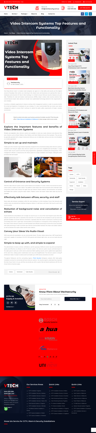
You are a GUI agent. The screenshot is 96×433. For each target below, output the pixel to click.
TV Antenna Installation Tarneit (58, 406)
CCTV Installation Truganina (35, 390)
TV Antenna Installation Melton (58, 403)
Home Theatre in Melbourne (80, 401)
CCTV (72, 60)
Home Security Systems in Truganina (37, 403)
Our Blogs (12, 33)
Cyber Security (29, 272)
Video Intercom (13, 79)
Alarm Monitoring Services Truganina (59, 401)
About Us (34, 14)
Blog (42, 14)
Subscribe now (74, 299)
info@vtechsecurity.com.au (50, 9)
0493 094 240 (75, 219)
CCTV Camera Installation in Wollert (37, 413)
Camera (11, 272)
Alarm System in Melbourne (80, 393)
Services (14, 14)
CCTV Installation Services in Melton (59, 390)
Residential (78, 2)
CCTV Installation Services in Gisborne (37, 396)
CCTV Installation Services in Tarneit (37, 398)
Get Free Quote (94, 158)
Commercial (88, 2)
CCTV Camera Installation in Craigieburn (60, 413)
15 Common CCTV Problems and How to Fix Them (77, 111)
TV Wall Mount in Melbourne (80, 403)
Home (6, 14)
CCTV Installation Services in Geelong (37, 393)
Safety (84, 186)
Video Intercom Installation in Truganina (60, 408)
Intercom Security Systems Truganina (82, 406)
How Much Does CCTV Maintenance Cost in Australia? (77, 67)
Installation (80, 182)
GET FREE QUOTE (85, 8)
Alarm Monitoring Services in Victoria (59, 398)
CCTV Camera (74, 82)
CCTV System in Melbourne (80, 390)
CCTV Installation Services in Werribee (37, 406)
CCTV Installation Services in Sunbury (59, 393)
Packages (24, 14)
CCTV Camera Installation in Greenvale (59, 411)
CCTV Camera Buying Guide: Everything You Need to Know (77, 155)
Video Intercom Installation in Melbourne (27, 119)
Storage (71, 189)
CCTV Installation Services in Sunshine (59, 396)
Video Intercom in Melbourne (80, 396)
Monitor (71, 186)
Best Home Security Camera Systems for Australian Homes (77, 89)
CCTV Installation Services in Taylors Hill (38, 401)
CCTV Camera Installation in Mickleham (37, 415)
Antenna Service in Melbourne (80, 398)
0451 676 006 (72, 9)
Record (78, 186)
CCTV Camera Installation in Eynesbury (82, 408)
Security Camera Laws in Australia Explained (78, 133)
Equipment (72, 182)
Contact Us (51, 14)
